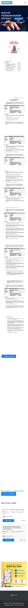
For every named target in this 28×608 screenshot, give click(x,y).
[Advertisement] (14, 422)
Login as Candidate (9, 494)
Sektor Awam (5, 24)
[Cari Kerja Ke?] (7, 2)
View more (8, 520)
